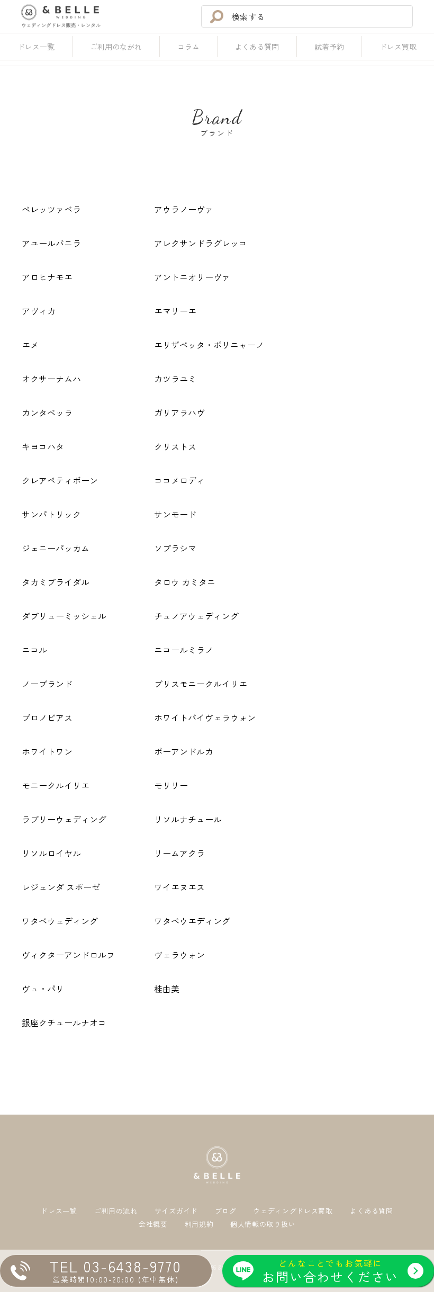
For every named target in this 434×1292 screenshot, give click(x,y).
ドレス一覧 (59, 1211)
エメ (30, 344)
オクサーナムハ (51, 378)
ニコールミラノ (183, 649)
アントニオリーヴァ (192, 277)
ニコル (34, 649)
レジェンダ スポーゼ (61, 887)
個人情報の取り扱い (262, 1224)
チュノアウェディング (196, 615)
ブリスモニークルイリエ (200, 683)
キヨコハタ (43, 446)
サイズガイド (176, 1211)
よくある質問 (371, 1211)
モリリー (171, 785)
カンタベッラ (47, 412)
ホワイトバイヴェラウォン (205, 717)
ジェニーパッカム (55, 548)
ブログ (226, 1211)
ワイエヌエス (179, 887)
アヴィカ (39, 310)
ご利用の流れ (116, 1211)
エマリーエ (175, 310)
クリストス (175, 446)
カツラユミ (175, 378)
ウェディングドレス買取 (292, 1211)
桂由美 (166, 988)
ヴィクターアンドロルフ (68, 954)
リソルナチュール (188, 819)
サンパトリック (51, 514)
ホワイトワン (47, 751)
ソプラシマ (175, 548)
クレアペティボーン (60, 480)
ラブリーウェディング (64, 819)
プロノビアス (47, 717)
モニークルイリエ (55, 785)
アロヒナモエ (47, 277)
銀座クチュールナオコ (64, 1022)
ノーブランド (47, 683)
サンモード (175, 514)
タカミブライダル (55, 582)
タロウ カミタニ (184, 582)
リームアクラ (179, 853)
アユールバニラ (51, 243)
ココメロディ (179, 480)
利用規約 (199, 1224)
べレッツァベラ (51, 209)
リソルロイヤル (51, 853)
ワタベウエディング (192, 920)
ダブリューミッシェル (64, 615)
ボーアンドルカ (183, 751)
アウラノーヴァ (183, 209)
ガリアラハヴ (179, 412)
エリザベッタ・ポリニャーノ (209, 344)
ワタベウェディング (60, 920)
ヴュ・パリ (43, 988)
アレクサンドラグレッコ (200, 243)
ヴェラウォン (179, 954)
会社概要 (153, 1224)
